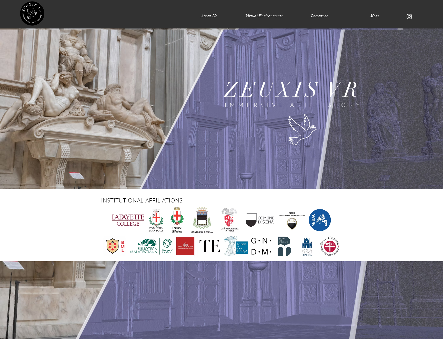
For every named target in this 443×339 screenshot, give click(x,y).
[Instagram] (409, 16)
